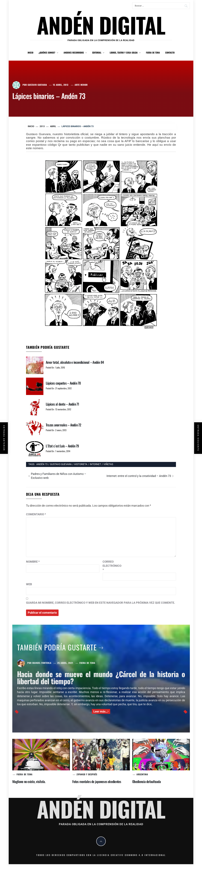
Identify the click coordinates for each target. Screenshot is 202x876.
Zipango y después (87, 774)
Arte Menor (81, 84)
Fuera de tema (153, 52)
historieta (80, 464)
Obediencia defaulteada (146, 781)
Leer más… (100, 711)
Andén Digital (101, 25)
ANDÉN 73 (42, 464)
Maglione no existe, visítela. (29, 781)
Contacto (170, 52)
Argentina (142, 774)
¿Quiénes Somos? (47, 52)
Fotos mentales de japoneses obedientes (96, 781)
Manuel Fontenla (41, 662)
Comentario (36, 514)
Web (29, 584)
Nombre (33, 561)
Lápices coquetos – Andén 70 (63, 383)
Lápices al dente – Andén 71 (62, 404)
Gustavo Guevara (37, 84)
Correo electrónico (110, 565)
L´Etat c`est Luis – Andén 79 (62, 445)
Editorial (96, 52)
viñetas (108, 464)
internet (95, 464)
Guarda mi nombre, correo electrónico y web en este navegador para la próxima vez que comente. (100, 602)
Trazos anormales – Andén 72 (63, 424)
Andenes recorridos (74, 52)
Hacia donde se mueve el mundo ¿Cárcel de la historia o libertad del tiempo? (101, 677)
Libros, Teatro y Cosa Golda (124, 52)
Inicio (30, 52)
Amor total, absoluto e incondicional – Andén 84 (75, 362)
